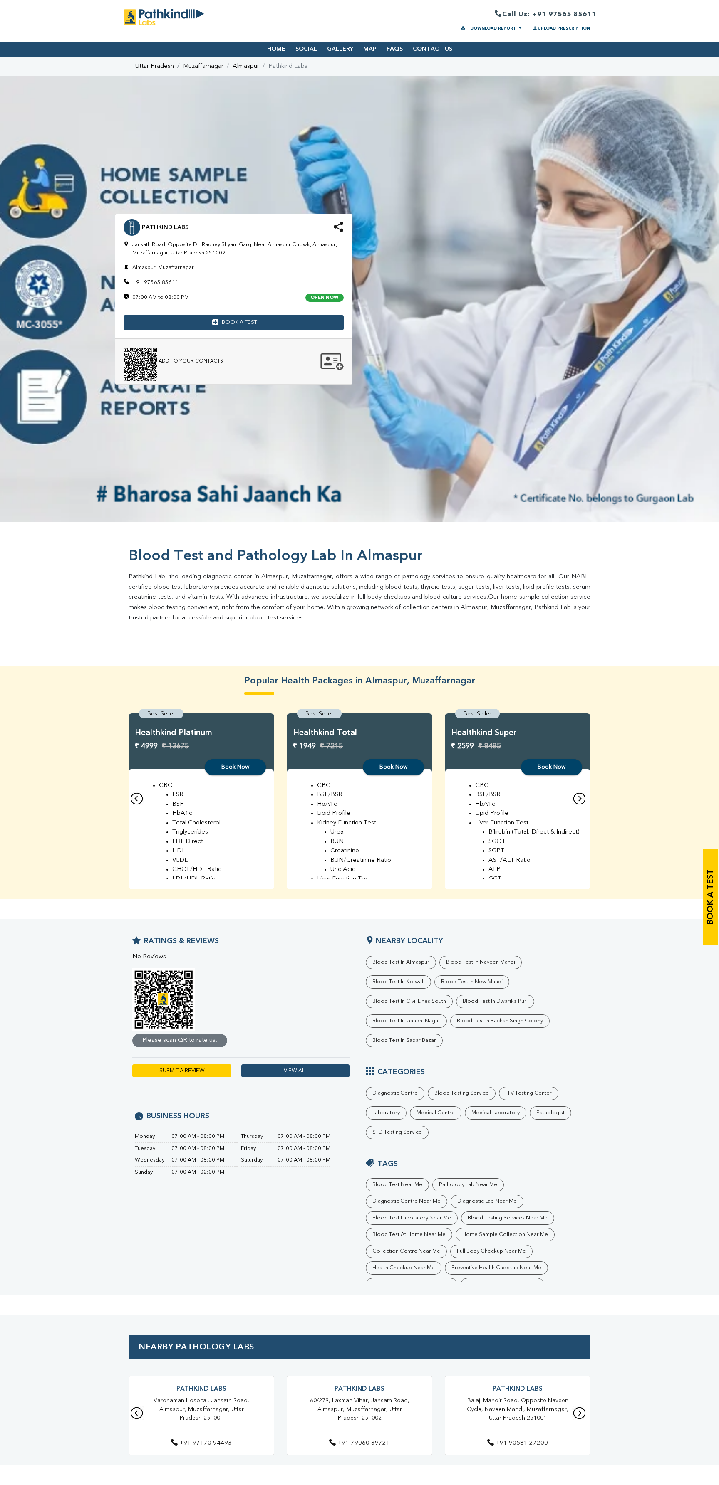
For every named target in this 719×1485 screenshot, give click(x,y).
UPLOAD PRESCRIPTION (564, 28)
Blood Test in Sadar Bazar (404, 1040)
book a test (711, 897)
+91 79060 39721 (363, 1443)
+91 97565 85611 (155, 282)
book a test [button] (239, 322)
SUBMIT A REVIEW (182, 1070)
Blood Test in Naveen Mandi (480, 962)
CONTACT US (432, 49)
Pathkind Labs (201, 1389)
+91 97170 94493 (205, 1443)
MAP (370, 49)
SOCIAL (306, 49)
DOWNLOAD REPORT (493, 28)
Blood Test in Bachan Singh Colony (500, 1021)
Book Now (235, 767)
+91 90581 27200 (522, 1443)
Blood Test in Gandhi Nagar (406, 1021)
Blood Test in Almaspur (400, 962)
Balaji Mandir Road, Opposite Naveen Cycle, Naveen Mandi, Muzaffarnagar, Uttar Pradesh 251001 (517, 1409)
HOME (276, 49)
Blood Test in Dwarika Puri (495, 1001)
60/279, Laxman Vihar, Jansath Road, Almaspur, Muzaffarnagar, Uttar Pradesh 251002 (359, 1409)
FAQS (395, 49)
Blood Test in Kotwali (398, 981)
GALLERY (340, 49)
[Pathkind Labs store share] (338, 230)
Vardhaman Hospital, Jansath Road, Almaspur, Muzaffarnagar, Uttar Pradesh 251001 (201, 1409)
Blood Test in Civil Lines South (409, 1001)
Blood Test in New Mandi (472, 981)
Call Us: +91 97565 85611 (549, 14)
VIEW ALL (295, 1070)
